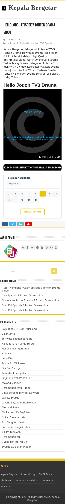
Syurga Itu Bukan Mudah (17, 446)
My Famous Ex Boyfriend (16, 412)
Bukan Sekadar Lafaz (14, 417)
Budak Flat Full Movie (14, 442)
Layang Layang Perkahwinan (19, 402)
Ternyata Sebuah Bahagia (17, 338)
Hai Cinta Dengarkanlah (16, 348)
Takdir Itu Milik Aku (13, 363)
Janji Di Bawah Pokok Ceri (17, 378)
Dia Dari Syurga (11, 368)
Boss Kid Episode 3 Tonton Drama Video (26, 305)
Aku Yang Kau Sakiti (13, 422)
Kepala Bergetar (32, 7)
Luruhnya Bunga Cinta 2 (16, 427)
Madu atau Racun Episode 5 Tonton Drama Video (31, 300)
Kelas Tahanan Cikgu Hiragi (18, 343)
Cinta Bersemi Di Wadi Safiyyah (20, 392)
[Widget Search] (54, 271)
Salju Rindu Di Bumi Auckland (19, 329)
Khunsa (6, 353)
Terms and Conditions (26, 480)
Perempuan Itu (11, 437)
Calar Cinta (8, 334)
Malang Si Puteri (11, 383)
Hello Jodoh (12, 43)
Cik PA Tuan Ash (11, 432)
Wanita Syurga (10, 397)
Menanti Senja (10, 407)
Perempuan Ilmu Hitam (16, 388)
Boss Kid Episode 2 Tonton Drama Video (26, 310)
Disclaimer (6, 480)
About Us (5, 486)
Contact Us (47, 480)
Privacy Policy (28, 474)
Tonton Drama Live (29, 43)
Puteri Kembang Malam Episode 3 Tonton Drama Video (31, 289)
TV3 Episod (46, 43)
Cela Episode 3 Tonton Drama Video (23, 295)
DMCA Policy (45, 474)
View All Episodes (32, 211)
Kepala (13, 49)
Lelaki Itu (7, 358)
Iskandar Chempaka (14, 373)
